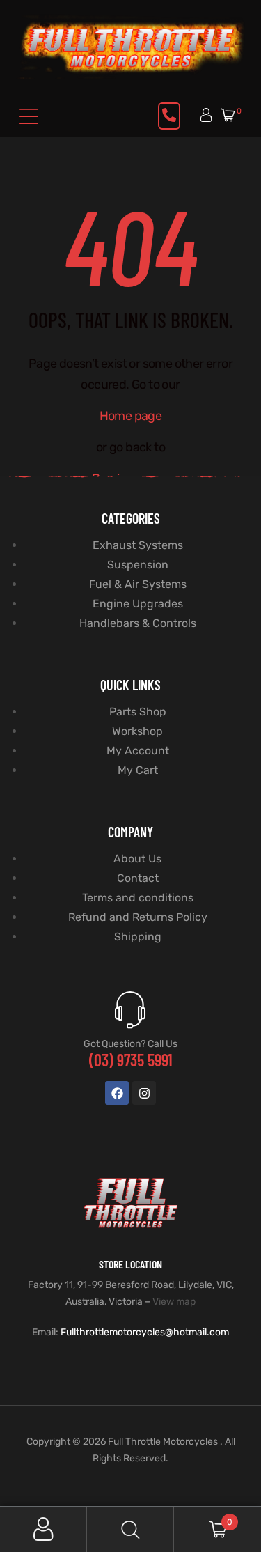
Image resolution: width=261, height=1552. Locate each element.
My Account (43, 1529)
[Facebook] (117, 1093)
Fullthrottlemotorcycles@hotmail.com (145, 1332)
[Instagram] (144, 1093)
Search (130, 1529)
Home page (131, 416)
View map (174, 1301)
